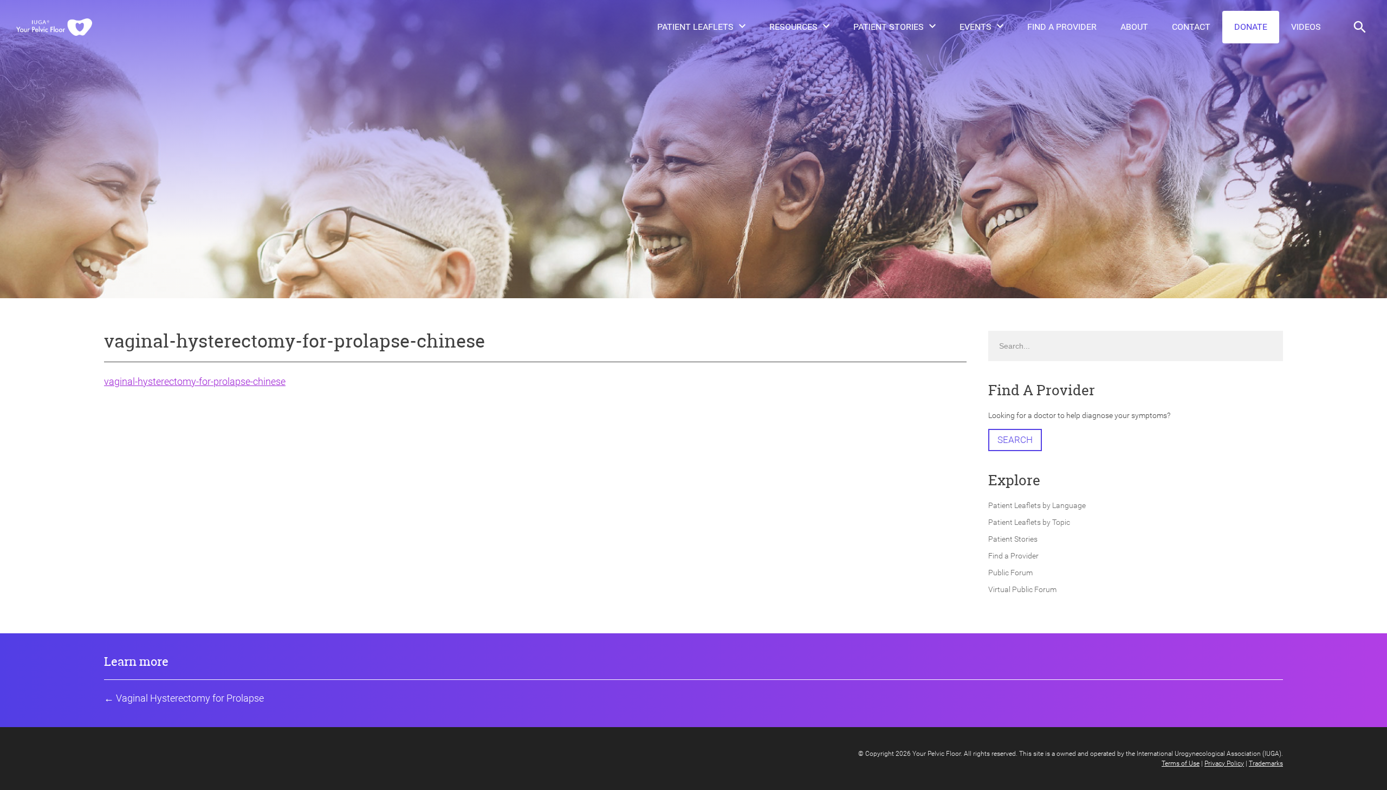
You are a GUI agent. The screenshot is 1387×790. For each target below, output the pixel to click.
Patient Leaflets (695, 27)
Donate (1250, 27)
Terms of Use (1181, 763)
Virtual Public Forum (1022, 589)
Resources (793, 27)
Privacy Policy (1224, 763)
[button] (1360, 27)
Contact (1191, 27)
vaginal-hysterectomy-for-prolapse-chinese (195, 381)
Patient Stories (888, 27)
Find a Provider (1062, 27)
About (1134, 27)
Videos (1306, 27)
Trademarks (1266, 763)
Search (1015, 439)
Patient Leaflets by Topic (1029, 522)
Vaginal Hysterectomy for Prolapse (190, 698)
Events (975, 27)
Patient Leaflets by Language (1037, 505)
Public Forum (1010, 572)
